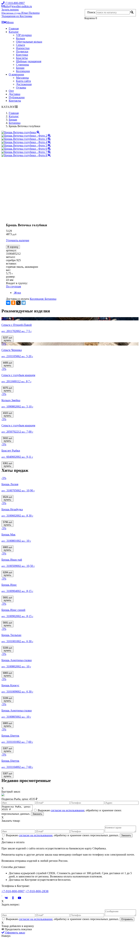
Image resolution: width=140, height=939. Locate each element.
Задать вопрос (10, 9)
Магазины (22, 77)
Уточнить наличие (17, 240)
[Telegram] (23, 303)
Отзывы (21, 87)
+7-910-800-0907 (13, 891)
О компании (16, 74)
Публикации (17, 97)
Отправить (127, 919)
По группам (13, 286)
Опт (11, 90)
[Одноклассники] (13, 303)
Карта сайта (23, 81)
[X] (18, 303)
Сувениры (22, 64)
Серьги (20, 44)
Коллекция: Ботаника (43, 298)
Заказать (37, 814)
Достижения (24, 84)
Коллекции (23, 71)
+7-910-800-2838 (36, 891)
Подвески (22, 51)
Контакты (15, 100)
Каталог (14, 31)
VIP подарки (24, 35)
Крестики (22, 54)
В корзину (12, 247)
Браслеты (22, 58)
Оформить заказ (14, 932)
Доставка (14, 94)
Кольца (20, 38)
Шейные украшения (28, 61)
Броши (20, 67)
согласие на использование (67, 810)
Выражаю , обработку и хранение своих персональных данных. (62, 835)
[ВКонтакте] (8, 303)
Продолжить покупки (18, 929)
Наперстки (23, 48)
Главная (14, 28)
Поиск (91, 12)
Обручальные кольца (29, 41)
